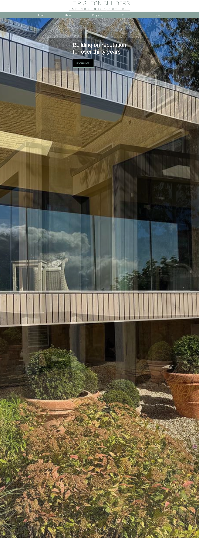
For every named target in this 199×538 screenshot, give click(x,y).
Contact (157, 15)
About (68, 15)
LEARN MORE (82, 63)
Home (40, 15)
